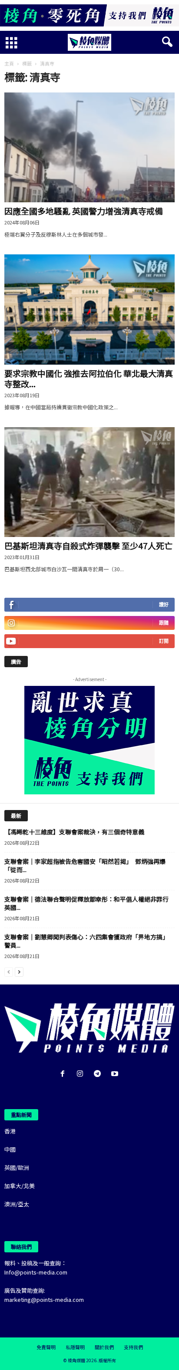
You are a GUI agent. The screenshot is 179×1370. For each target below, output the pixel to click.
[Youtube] (116, 1074)
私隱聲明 (75, 1347)
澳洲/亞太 (16, 1204)
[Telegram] (99, 1074)
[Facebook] (64, 1074)
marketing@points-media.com (44, 1299)
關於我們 (104, 1347)
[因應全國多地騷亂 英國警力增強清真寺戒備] (89, 147)
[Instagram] (81, 1074)
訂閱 (164, 641)
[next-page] (19, 971)
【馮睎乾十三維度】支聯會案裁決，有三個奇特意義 (74, 831)
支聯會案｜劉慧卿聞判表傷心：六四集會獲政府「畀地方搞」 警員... (88, 940)
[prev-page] (8, 971)
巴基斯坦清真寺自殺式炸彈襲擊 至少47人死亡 (88, 545)
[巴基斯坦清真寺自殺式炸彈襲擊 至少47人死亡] (89, 482)
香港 (10, 1131)
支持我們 (133, 1347)
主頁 (9, 63)
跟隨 (164, 622)
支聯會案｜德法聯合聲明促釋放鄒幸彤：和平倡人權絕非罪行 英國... (89, 903)
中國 (10, 1149)
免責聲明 (46, 1347)
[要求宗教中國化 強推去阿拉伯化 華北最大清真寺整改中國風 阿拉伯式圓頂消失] (89, 309)
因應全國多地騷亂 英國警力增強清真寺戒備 (83, 211)
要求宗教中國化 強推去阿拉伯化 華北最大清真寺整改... (88, 378)
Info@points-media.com (35, 1272)
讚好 (164, 604)
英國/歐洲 (16, 1167)
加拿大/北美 (19, 1186)
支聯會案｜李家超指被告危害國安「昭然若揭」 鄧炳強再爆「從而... (85, 865)
